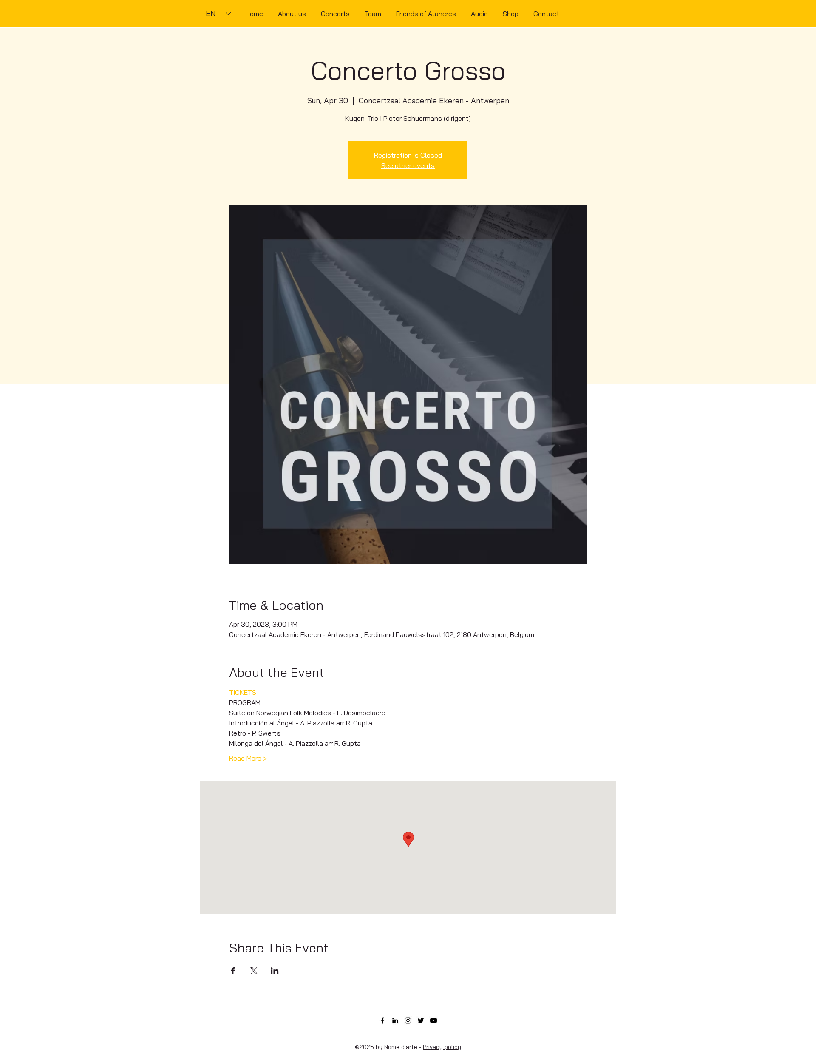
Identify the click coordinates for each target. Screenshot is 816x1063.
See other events (408, 165)
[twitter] (420, 1020)
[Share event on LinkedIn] (275, 970)
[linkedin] (395, 1020)
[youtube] (433, 1020)
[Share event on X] (254, 970)
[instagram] (408, 1020)
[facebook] (382, 1020)
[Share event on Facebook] (233, 970)
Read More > (248, 758)
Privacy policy (442, 1047)
